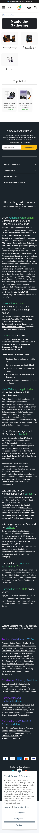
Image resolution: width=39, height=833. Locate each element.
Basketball (25, 684)
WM (32, 705)
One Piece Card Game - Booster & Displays (18, 651)
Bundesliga (6, 705)
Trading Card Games (22, 230)
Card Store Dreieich (9, 284)
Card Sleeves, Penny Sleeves (13, 728)
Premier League (8, 710)
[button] (4, 7)
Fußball (17, 684)
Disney (4, 715)
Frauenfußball (26, 707)
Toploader (12, 731)
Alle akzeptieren (19, 812)
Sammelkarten (7, 230)
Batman (27, 715)
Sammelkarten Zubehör (23, 243)
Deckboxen (6, 736)
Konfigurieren (19, 819)
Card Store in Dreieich (20, 515)
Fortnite (12, 712)
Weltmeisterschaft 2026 (11, 707)
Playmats (15, 736)
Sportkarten (6, 684)
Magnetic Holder (23, 731)
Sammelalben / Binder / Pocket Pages (16, 733)
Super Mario (28, 712)
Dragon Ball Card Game (11, 658)
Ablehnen (19, 825)
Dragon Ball (12, 715)
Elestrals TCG (12, 664)
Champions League (19, 705)
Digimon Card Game (25, 656)
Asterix (20, 715)
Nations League (21, 710)
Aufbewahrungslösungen (11, 738)
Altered (21, 664)
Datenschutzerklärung (10, 137)
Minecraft (18, 712)
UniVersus (25, 658)
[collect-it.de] (19, 7)
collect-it (29, 493)
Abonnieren (29, 147)
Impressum (7, 807)
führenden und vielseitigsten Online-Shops (18, 240)
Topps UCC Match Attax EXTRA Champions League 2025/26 (18, 666)
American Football (9, 686)
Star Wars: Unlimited (19, 661)
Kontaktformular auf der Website (17, 505)
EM (28, 705)
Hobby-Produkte (8, 689)
